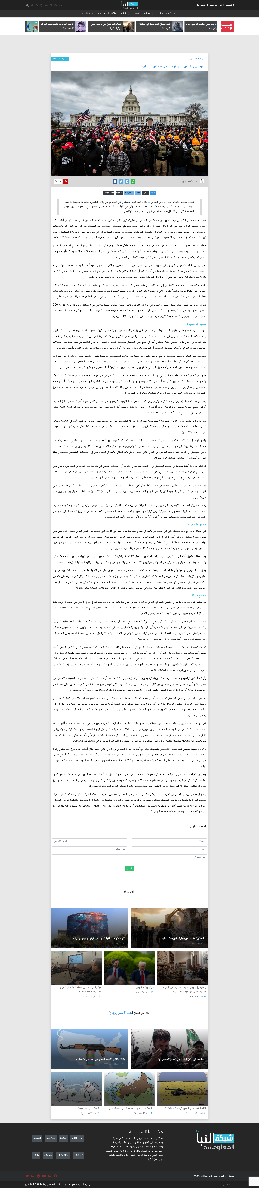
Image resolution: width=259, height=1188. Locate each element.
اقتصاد (136, 13)
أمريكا (152, 192)
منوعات (98, 13)
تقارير (193, 58)
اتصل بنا (201, 5)
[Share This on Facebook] (115, 181)
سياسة (160, 13)
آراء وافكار (172, 13)
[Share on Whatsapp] (133, 181)
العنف (138, 192)
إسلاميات (148, 13)
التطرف (145, 192)
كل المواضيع (215, 5)
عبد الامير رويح (121, 1013)
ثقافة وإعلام (111, 13)
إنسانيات (125, 13)
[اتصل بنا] (60, 5)
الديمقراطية (129, 192)
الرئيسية (230, 5)
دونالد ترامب (109, 192)
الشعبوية (119, 192)
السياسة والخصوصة (227, 1184)
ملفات (87, 13)
